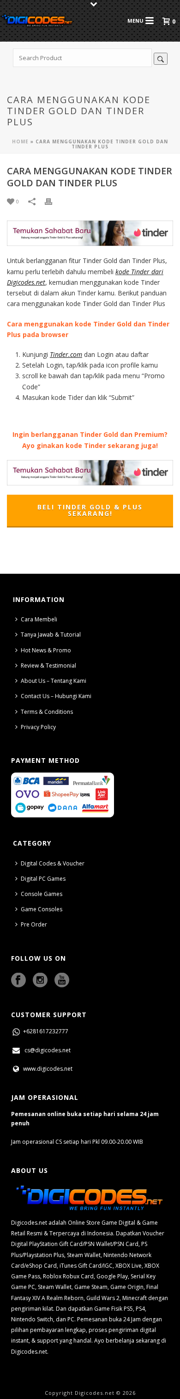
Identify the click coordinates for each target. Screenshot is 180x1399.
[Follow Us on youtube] (61, 980)
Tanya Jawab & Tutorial (51, 634)
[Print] (53, 201)
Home (20, 141)
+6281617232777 (45, 1031)
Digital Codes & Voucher (52, 863)
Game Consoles (41, 909)
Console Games (41, 894)
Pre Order (34, 924)
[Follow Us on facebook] (18, 980)
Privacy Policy (38, 727)
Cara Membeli (39, 619)
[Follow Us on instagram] (40, 980)
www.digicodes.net (47, 1069)
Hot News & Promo (46, 650)
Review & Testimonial (48, 665)
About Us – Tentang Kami (53, 681)
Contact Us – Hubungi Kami (56, 696)
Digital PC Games (43, 879)
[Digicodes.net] (37, 21)
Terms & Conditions (47, 712)
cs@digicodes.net (47, 1050)
